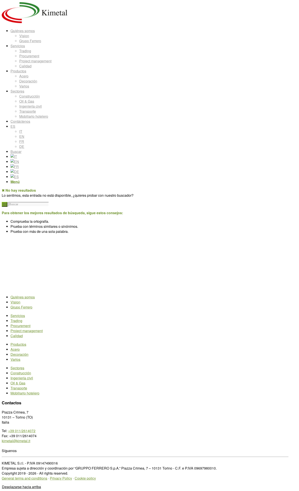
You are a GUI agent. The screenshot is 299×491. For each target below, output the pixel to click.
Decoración (19, 354)
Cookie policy (85, 478)
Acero (15, 349)
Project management (27, 330)
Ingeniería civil (22, 378)
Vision (15, 302)
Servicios (18, 315)
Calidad (17, 335)
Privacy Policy (61, 478)
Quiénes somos (23, 297)
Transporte (19, 388)
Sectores (17, 367)
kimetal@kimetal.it (16, 440)
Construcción (21, 372)
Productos (18, 344)
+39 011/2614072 (21, 430)
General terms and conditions (24, 478)
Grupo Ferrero (21, 307)
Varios (15, 359)
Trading (16, 320)
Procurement (20, 325)
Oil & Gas (18, 383)
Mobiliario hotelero (25, 393)
